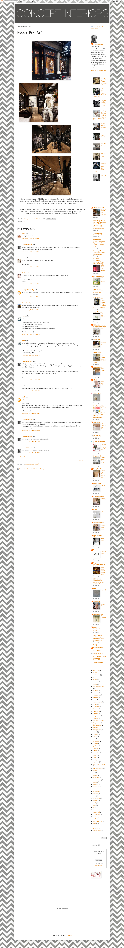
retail (23, 221)
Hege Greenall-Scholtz (97, 536)
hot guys (95, 755)
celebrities (96, 707)
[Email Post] (44, 219)
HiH (94, 588)
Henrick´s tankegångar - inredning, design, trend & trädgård (98, 261)
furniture (95, 743)
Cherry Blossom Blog (28, 290)
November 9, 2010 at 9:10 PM (30, 310)
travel (94, 824)
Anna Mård (96, 297)
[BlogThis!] (49, 219)
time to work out (97, 821)
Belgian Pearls (97, 352)
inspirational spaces (98, 522)
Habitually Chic (97, 251)
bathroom (95, 690)
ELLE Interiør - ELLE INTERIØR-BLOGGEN (99, 658)
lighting (95, 775)
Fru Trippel (25, 273)
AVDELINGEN (98, 648)
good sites (96, 746)
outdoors (95, 794)
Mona (23, 258)
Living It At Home (98, 469)
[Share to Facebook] (53, 219)
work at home (97, 830)
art (93, 677)
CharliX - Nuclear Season (98, 629)
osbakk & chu (97, 483)
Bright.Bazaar (97, 239)
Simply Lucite (103, 329)
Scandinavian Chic (98, 406)
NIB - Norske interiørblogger (97, 579)
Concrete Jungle (98, 662)
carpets (95, 704)
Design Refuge (97, 635)
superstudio (96, 601)
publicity (95, 800)
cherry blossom (97, 312)
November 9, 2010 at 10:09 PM (31, 334)
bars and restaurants (98, 686)
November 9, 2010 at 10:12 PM (31, 355)
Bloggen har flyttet (98, 437)
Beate (23, 316)
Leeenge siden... (103, 552)
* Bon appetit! (103, 603)
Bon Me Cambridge (103, 370)
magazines (96, 777)
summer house (97, 810)
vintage (95, 826)
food (94, 739)
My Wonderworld (98, 276)
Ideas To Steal (97, 289)
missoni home (97, 780)
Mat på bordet (97, 435)
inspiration (96, 762)
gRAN (95, 627)
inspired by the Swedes (99, 764)
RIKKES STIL (97, 651)
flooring (95, 737)
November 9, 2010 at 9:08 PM (30, 297)
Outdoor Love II (97, 235)
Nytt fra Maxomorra (103, 342)
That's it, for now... (103, 176)
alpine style (96, 670)
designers (95, 727)
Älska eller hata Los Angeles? (103, 267)
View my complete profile (98, 70)
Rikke (23, 233)
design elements (97, 233)
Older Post (82, 461)
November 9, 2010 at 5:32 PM (30, 267)
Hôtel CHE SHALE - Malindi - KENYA (103, 571)
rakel (23, 397)
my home (95, 784)
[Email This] (47, 219)
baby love (95, 682)
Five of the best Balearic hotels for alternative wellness (98, 227)
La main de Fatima (98, 496)
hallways (95, 750)
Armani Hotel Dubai (103, 155)
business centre (97, 702)
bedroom (95, 693)
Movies (95, 782)
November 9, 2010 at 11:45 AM (31, 239)
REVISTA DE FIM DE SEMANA (103, 211)
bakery (95, 684)
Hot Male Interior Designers (103, 126)
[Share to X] (51, 219)
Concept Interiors (27, 245)
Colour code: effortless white (103, 460)
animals (95, 673)
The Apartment (103, 617)
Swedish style (96, 814)
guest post (95, 748)
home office (96, 753)
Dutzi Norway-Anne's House (103, 526)
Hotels (94, 757)
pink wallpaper (97, 393)
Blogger (70, 935)
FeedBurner (98, 865)
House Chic (96, 422)
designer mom (97, 725)
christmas (95, 709)
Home (52, 461)
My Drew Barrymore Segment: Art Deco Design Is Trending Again (99, 243)
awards (95, 680)
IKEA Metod (102, 539)
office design (96, 791)
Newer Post (21, 461)
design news (96, 723)
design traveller (97, 456)
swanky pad (96, 812)
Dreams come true (103, 499)
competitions (96, 716)
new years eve (97, 789)
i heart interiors (97, 367)
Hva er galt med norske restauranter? (103, 81)
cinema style (96, 711)
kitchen (95, 771)
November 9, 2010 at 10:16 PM (31, 380)
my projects (96, 787)
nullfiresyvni (96, 339)
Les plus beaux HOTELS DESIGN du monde (99, 564)
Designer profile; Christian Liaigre (103, 102)
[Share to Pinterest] (55, 219)
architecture (96, 675)
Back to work (103, 486)
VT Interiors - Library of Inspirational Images (99, 325)
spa (94, 807)
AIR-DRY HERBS (103, 315)
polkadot (95, 380)
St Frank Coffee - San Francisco (103, 426)
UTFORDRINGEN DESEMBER (98, 583)
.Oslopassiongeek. (98, 614)
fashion (95, 732)
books (94, 700)
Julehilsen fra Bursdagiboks (103, 447)
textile (94, 819)
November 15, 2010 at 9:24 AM (31, 413)
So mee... (96, 509)
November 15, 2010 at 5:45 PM (31, 430)
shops (94, 805)
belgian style (96, 695)
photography (96, 798)
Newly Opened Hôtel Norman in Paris (99, 253)
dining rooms (97, 730)
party (94, 796)
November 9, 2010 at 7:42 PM (30, 284)
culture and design (98, 720)
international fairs (98, 768)
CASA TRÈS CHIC (99, 208)
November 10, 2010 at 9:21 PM (31, 391)
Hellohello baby (26, 303)
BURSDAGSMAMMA (99, 442)
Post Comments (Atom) (32, 464)
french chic (96, 741)
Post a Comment (24, 457)
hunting (95, 760)
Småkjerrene (97, 645)
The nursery (103, 512)
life (94, 773)
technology (96, 817)
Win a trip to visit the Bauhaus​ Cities (99, 292)
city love (95, 713)
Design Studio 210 (98, 654)
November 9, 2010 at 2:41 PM (30, 252)
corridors (95, 718)
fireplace (95, 734)
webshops (95, 828)
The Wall (103, 590)
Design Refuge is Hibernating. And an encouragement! (98, 638)
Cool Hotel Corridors (103, 136)
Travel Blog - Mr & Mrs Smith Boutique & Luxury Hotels (99, 222)
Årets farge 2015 (102, 383)
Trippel (95, 550)
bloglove (95, 697)
